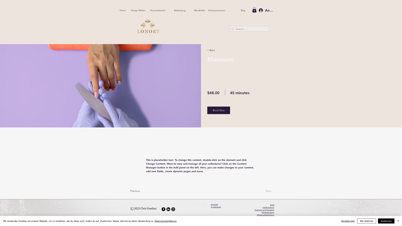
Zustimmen (386, 221)
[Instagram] (173, 209)
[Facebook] (163, 209)
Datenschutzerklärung (166, 221)
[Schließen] (398, 220)
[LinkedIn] (168, 209)
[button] (218, 110)
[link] (254, 9)
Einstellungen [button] (348, 221)
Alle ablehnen (366, 221)
